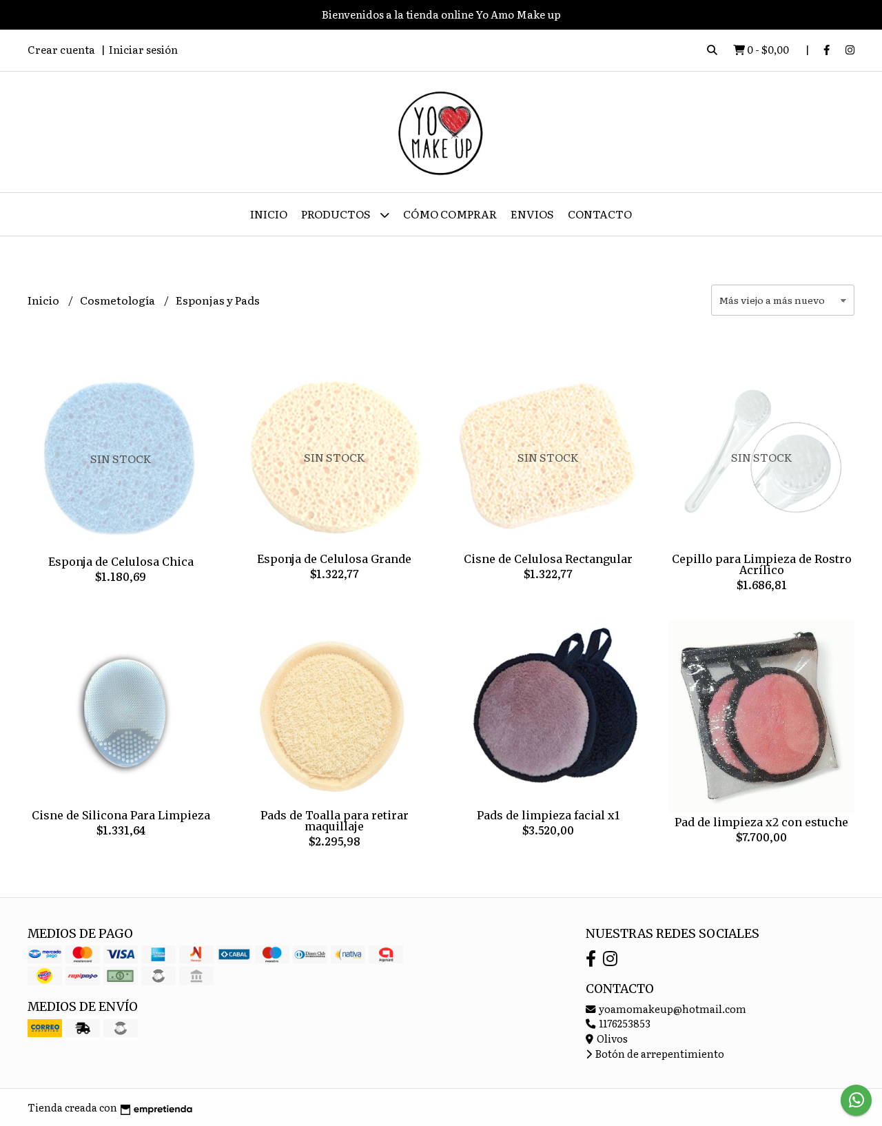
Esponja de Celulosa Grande (334, 559)
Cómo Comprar (450, 213)
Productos (337, 213)
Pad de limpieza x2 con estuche (761, 822)
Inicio (268, 213)
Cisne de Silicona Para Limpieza (121, 815)
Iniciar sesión (143, 49)
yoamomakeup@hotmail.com (671, 1008)
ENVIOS (532, 213)
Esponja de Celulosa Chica (121, 562)
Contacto (600, 213)
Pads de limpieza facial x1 (548, 815)
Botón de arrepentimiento (658, 1053)
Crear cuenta (61, 49)
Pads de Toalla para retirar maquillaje (334, 820)
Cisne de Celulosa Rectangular (548, 559)
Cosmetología (118, 299)
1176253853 (623, 1023)
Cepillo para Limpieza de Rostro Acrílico (762, 564)
